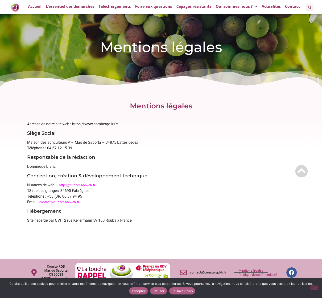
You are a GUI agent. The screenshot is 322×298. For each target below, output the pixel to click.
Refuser (159, 291)
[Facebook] (291, 272)
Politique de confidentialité (258, 275)
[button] (310, 7)
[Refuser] (314, 288)
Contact (292, 6)
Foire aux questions (153, 6)
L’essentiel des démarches (70, 6)
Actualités (271, 6)
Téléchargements (115, 6)
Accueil (34, 6)
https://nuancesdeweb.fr (77, 185)
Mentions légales (251, 270)
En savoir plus (182, 291)
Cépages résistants (193, 6)
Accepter (138, 291)
